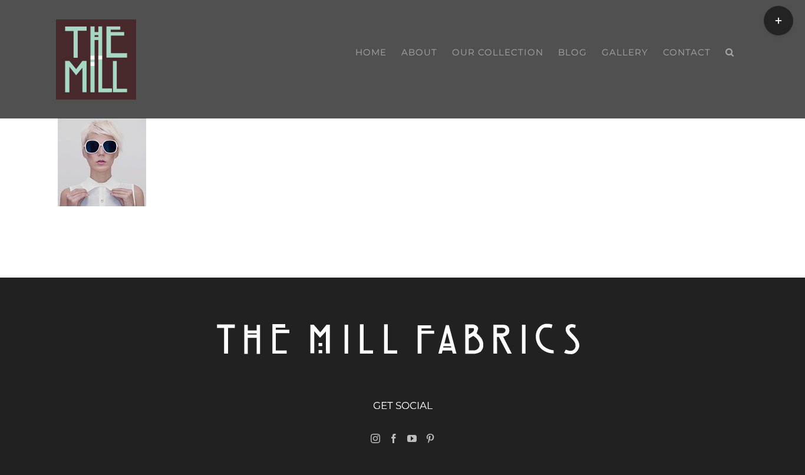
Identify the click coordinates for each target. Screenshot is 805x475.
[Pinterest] (430, 438)
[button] (729, 52)
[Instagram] (375, 438)
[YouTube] (412, 438)
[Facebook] (393, 438)
